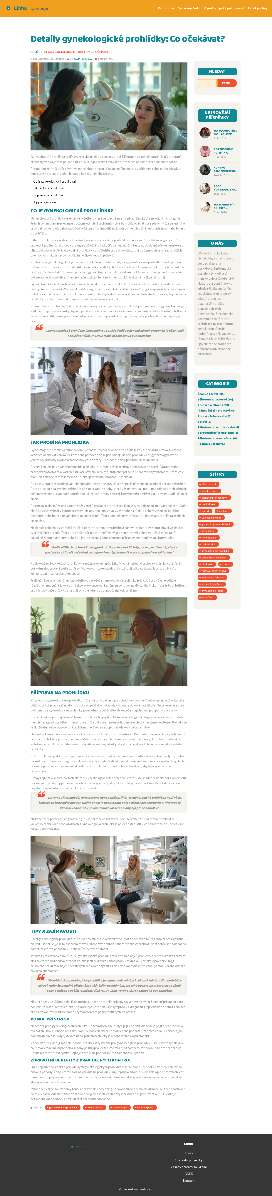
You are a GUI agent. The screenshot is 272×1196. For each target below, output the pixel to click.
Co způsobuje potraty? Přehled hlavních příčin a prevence (225, 151)
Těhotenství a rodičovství (218, 427)
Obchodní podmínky (189, 1160)
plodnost (207, 564)
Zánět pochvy (257, 8)
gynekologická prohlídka (63, 1107)
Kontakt (189, 1181)
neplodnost (208, 504)
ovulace (223, 510)
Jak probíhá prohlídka (48, 188)
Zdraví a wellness (213, 405)
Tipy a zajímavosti (45, 202)
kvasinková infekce (213, 577)
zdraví (226, 564)
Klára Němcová (83, 59)
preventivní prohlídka (214, 557)
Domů (34, 51)
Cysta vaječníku (189, 8)
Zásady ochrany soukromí (189, 1167)
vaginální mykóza (211, 517)
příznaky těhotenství (214, 570)
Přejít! (226, 83)
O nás (189, 1153)
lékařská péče (145, 1107)
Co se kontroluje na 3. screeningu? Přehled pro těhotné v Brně (226, 188)
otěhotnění (208, 544)
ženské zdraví (95, 1107)
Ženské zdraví (211, 394)
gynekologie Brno (212, 584)
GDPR (188, 1174)
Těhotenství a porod (215, 399)
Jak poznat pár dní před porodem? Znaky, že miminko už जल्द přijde (226, 206)
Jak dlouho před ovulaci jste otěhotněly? (225, 132)
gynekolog (208, 530)
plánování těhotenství (214, 497)
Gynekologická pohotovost (224, 8)
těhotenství (209, 484)
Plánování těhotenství (216, 410)
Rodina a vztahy (211, 444)
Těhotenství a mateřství (217, 438)
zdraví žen (207, 597)
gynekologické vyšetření (216, 524)
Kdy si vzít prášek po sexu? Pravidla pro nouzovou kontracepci (225, 169)
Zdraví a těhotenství (214, 416)
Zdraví (204, 421)
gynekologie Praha (212, 590)
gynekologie (120, 1107)
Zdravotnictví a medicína (218, 433)
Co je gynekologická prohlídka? (54, 181)
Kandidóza (166, 8)
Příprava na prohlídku (48, 195)
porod (205, 510)
